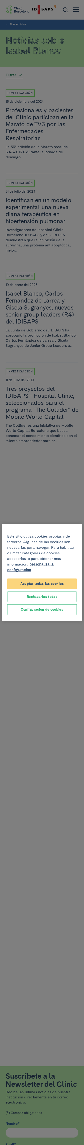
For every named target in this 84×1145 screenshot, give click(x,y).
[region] (42, 572)
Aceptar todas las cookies (42, 584)
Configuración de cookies (42, 609)
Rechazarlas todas (42, 596)
